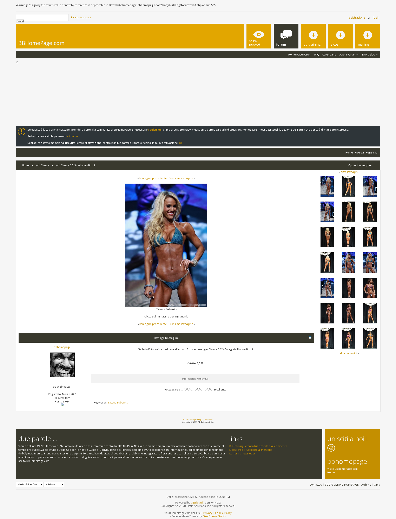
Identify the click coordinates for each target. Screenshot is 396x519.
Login (376, 17)
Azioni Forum (347, 54)
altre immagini (349, 172)
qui (180, 143)
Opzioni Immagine (359, 165)
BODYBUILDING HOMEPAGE (342, 484)
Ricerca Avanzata (81, 17)
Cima (377, 484)
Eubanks (122, 402)
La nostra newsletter (242, 453)
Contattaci (316, 484)
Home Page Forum (299, 54)
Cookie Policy (223, 513)
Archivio (366, 484)
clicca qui (72, 136)
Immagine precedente (153, 178)
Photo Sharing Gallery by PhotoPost (198, 419)
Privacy (207, 513)
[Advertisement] (198, 95)
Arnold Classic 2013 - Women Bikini (73, 165)
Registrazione (356, 17)
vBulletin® (197, 502)
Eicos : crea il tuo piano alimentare (250, 450)
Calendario (329, 54)
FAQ (316, 54)
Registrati (371, 152)
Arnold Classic (41, 165)
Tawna (112, 402)
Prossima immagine (181, 178)
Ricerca (359, 152)
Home (349, 152)
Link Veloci (368, 54)
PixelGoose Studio (214, 516)
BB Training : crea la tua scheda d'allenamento (258, 446)
